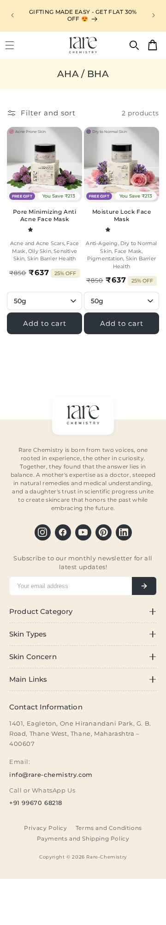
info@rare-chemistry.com (51, 774)
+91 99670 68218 (35, 802)
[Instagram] (43, 532)
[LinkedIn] (124, 532)
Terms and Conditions (109, 827)
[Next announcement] (153, 15)
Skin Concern (33, 657)
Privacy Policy (45, 827)
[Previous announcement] (12, 15)
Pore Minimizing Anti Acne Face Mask (45, 215)
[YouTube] (83, 532)
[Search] (134, 45)
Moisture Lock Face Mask (121, 215)
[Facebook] (63, 532)
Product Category (40, 611)
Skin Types (28, 634)
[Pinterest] (103, 532)
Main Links (28, 679)
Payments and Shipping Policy (83, 838)
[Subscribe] (144, 586)
